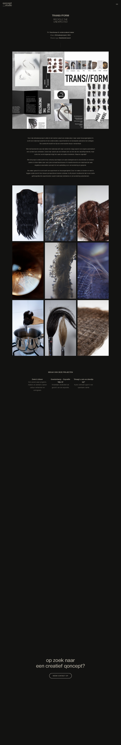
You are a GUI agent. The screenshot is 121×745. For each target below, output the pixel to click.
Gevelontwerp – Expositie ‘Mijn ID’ (60, 380)
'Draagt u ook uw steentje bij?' (83, 380)
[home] (7, 4)
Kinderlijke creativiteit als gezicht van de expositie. (60, 386)
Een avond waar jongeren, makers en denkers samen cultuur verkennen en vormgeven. (37, 386)
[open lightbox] (60, 94)
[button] (117, 4)
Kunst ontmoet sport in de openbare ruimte (83, 386)
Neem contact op (60, 676)
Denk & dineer (37, 379)
